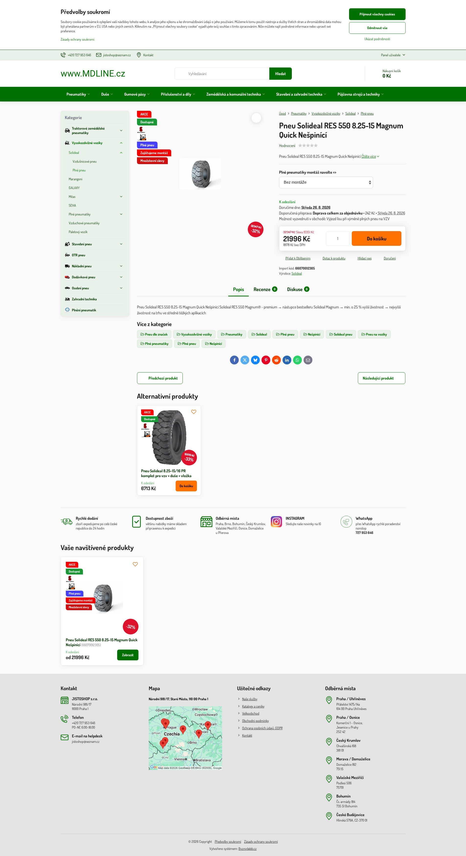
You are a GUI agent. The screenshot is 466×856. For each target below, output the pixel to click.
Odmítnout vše (377, 28)
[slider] (308, 145)
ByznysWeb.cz (248, 848)
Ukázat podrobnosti (377, 39)
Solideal (297, 273)
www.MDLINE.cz (93, 73)
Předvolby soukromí (228, 841)
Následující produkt (378, 378)
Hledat (280, 73)
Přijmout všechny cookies (377, 14)
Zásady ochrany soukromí (261, 841)
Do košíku (376, 238)
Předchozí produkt (163, 378)
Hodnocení (287, 145)
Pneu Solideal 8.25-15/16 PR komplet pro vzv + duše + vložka (166, 473)
